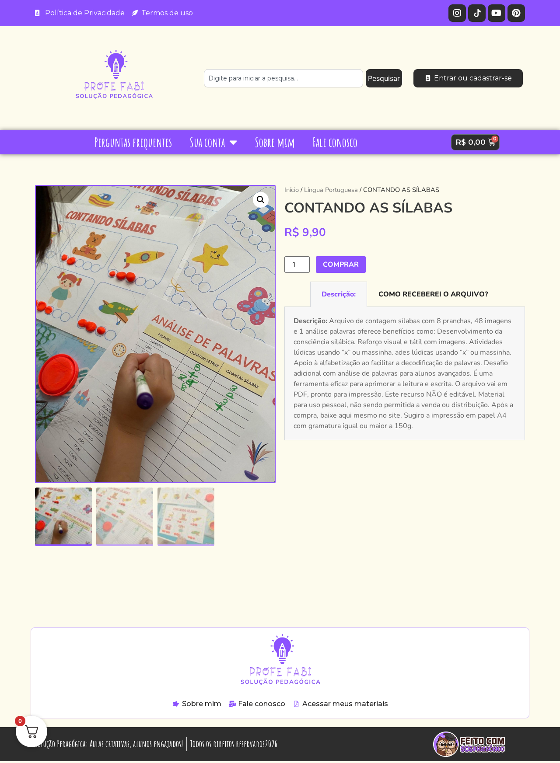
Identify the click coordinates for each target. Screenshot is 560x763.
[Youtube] (496, 13)
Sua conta (207, 142)
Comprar (341, 264)
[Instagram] (457, 13)
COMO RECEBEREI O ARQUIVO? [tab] (433, 294)
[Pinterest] (516, 13)
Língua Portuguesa (331, 189)
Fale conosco (334, 142)
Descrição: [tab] (339, 294)
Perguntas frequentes (133, 142)
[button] (261, 200)
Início (291, 189)
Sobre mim (275, 142)
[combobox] (283, 78)
